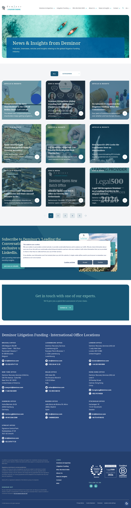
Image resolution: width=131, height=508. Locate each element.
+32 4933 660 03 (54, 391)
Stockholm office (97, 401)
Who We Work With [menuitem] (62, 470)
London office (95, 343)
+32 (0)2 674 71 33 (11, 364)
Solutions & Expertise (46, 8)
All (54, 74)
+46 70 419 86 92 (98, 417)
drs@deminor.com (12, 361)
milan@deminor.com (56, 387)
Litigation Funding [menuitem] (62, 466)
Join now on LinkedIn (11, 266)
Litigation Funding (63, 8)
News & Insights (104, 8)
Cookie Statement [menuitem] (90, 503)
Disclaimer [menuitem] (100, 503)
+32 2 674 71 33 (10, 442)
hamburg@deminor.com (14, 414)
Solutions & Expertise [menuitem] (63, 463)
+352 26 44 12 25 (54, 364)
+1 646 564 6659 (10, 391)
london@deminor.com (100, 361)
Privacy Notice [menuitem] (80, 503)
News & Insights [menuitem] (61, 476)
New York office (9, 372)
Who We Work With (79, 8)
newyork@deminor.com (14, 387)
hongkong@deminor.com (101, 390)
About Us (92, 8)
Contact (116, 8)
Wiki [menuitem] (57, 483)
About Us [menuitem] (59, 473)
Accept (85, 262)
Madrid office (51, 401)
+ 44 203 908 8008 (98, 364)
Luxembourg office (53, 343)
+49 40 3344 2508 (11, 417)
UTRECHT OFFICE (8, 425)
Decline (100, 262)
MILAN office (51, 372)
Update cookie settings (110, 503)
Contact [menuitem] (58, 480)
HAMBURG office (9, 401)
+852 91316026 (97, 393)
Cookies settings (69, 262)
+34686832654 (53, 417)
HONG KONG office (97, 372)
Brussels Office (9, 343)
